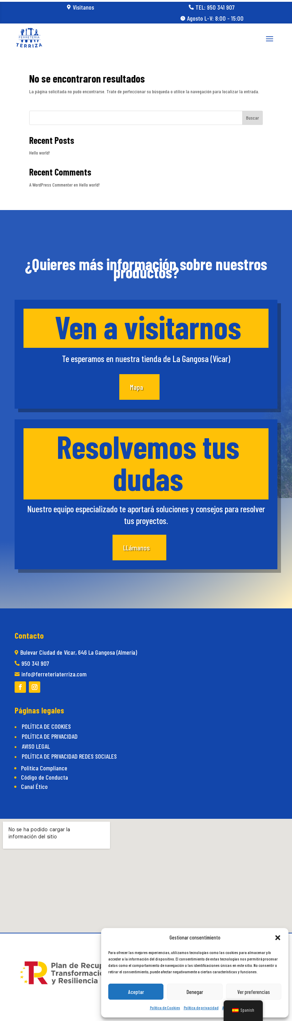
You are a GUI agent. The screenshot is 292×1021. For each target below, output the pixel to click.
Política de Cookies (165, 1007)
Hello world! (39, 153)
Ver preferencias (254, 992)
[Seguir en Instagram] (34, 687)
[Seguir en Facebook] (20, 687)
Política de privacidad (201, 1007)
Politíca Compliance (44, 768)
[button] (277, 937)
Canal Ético (34, 786)
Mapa (136, 387)
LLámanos (136, 547)
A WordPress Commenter (51, 185)
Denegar (195, 992)
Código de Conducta (44, 777)
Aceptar (136, 992)
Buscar (252, 118)
